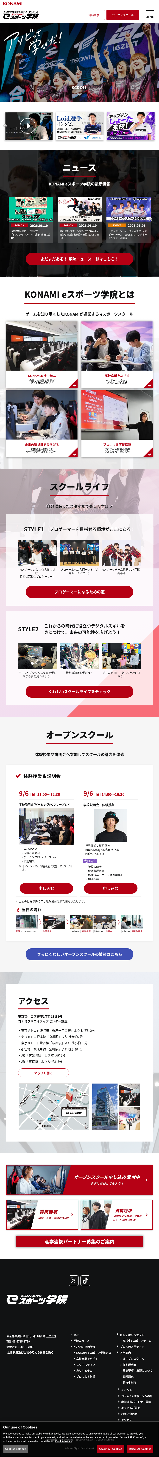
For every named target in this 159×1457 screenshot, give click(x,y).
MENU (149, 16)
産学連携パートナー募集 (136, 1402)
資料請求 (93, 15)
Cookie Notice (63, 1441)
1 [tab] (78, 248)
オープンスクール (123, 15)
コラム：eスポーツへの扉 (137, 1396)
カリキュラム (84, 1370)
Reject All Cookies (140, 1448)
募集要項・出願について (138, 1370)
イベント (126, 1390)
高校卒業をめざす (87, 1359)
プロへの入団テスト (132, 1347)
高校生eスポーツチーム (137, 1341)
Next (154, 126)
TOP (76, 1335)
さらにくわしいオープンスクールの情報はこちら (79, 954)
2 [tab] (81, 248)
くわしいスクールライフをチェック (79, 691)
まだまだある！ (79, 259)
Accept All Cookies (110, 1448)
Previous (5, 126)
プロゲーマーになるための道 (79, 592)
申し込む (46, 888)
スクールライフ (85, 1365)
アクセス (51, 1336)
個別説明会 (129, 1365)
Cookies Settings (15, 1448)
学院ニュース (81, 1341)
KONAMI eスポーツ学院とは (93, 1353)
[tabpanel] (31, 220)
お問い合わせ (129, 1414)
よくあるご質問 (130, 1408)
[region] (79, 1439)
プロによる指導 (85, 1376)
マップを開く (43, 1073)
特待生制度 (129, 1382)
